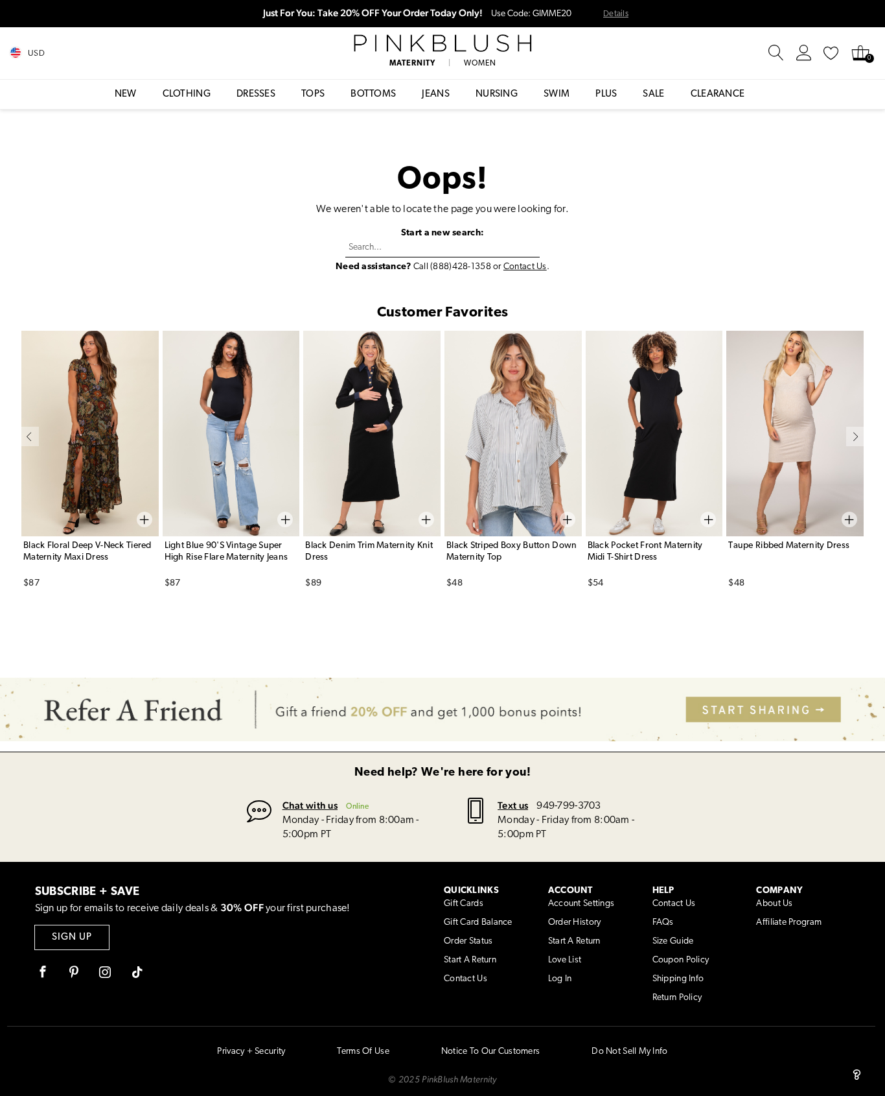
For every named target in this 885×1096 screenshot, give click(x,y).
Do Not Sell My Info (629, 1051)
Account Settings (581, 904)
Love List (565, 960)
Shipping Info (678, 979)
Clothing (187, 94)
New (126, 94)
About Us (774, 904)
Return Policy (677, 998)
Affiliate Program (789, 922)
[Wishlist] (831, 53)
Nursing (497, 94)
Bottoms (373, 94)
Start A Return (470, 960)
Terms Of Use (363, 1051)
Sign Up (72, 937)
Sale (653, 94)
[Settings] (804, 53)
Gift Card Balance (478, 922)
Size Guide (673, 941)
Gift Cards (463, 904)
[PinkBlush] (442, 43)
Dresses (255, 94)
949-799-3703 (568, 806)
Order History (574, 922)
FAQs (663, 922)
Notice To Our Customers (490, 1051)
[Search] (776, 53)
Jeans (436, 94)
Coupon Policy (680, 960)
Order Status (468, 941)
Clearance (718, 94)
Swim (556, 94)
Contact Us (525, 267)
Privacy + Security (251, 1051)
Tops (313, 94)
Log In (560, 979)
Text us (513, 805)
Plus (606, 94)
